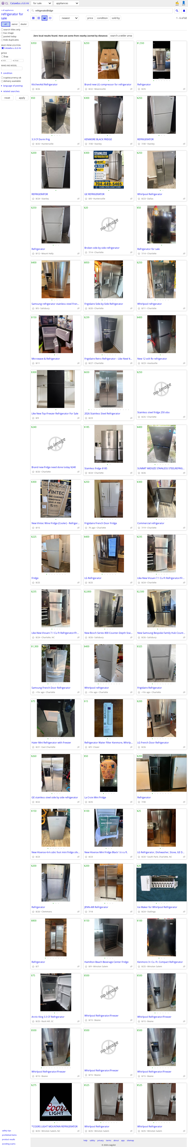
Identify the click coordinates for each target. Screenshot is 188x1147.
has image (9, 33)
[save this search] (184, 10)
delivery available (12, 81)
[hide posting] (78, 89)
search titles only (12, 29)
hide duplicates (11, 39)
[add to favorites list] (33, 89)
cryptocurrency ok (12, 77)
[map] (50, 18)
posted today (10, 36)
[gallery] (44, 18)
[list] (33, 18)
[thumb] (39, 18)
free (6, 56)
